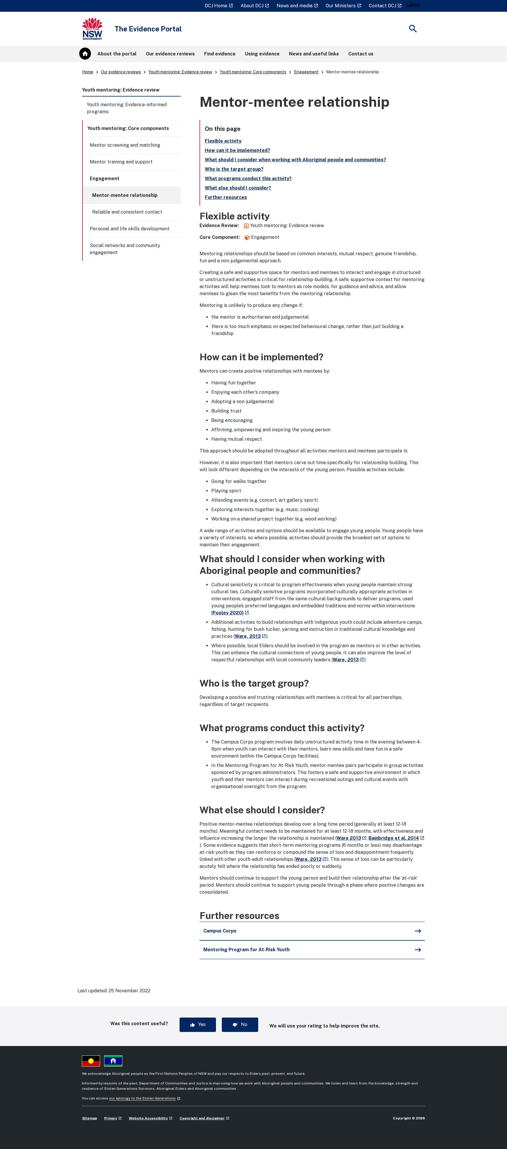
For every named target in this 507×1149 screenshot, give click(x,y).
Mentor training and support (121, 162)
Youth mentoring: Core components (253, 72)
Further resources (226, 197)
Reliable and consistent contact (127, 212)
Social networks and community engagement (125, 249)
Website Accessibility (151, 1118)
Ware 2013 (351, 838)
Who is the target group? (234, 169)
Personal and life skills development (130, 229)
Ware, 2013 (250, 636)
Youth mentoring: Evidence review (180, 72)
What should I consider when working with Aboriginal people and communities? (295, 160)
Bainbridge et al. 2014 (396, 838)
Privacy (113, 1118)
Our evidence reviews (121, 72)
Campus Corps (219, 931)
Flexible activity (223, 141)
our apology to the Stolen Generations (144, 1098)
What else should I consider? (238, 188)
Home (87, 72)
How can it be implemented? (237, 150)
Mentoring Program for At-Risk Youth (246, 949)
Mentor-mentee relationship (125, 195)
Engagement (306, 72)
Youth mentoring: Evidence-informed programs (127, 108)
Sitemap (89, 1118)
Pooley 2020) (230, 613)
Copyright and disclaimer (204, 1118)
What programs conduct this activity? (248, 178)
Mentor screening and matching (125, 145)
